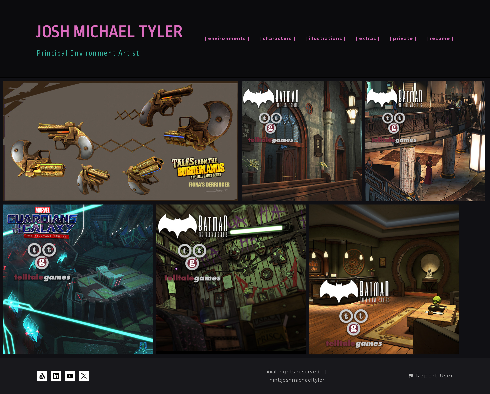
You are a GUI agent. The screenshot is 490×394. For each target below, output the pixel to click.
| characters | (277, 38)
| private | (403, 38)
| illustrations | (325, 38)
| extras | (368, 38)
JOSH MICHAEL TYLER (110, 32)
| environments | (227, 38)
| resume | (439, 38)
